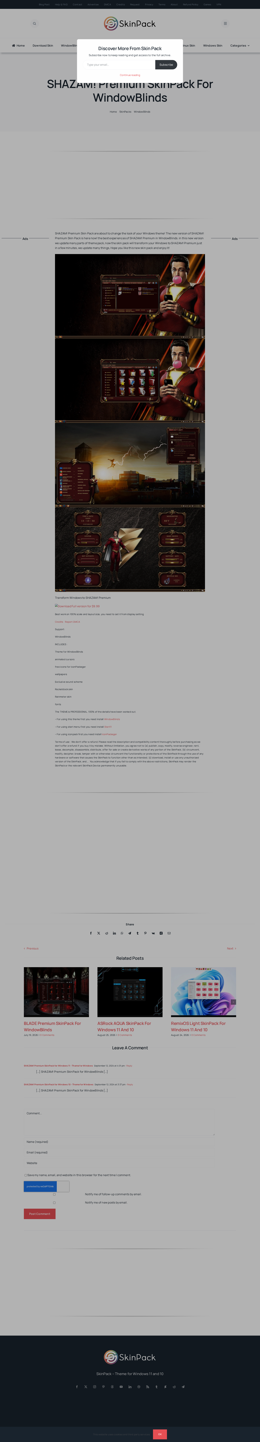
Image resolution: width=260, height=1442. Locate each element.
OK (159, 1434)
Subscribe (166, 65)
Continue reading (130, 75)
